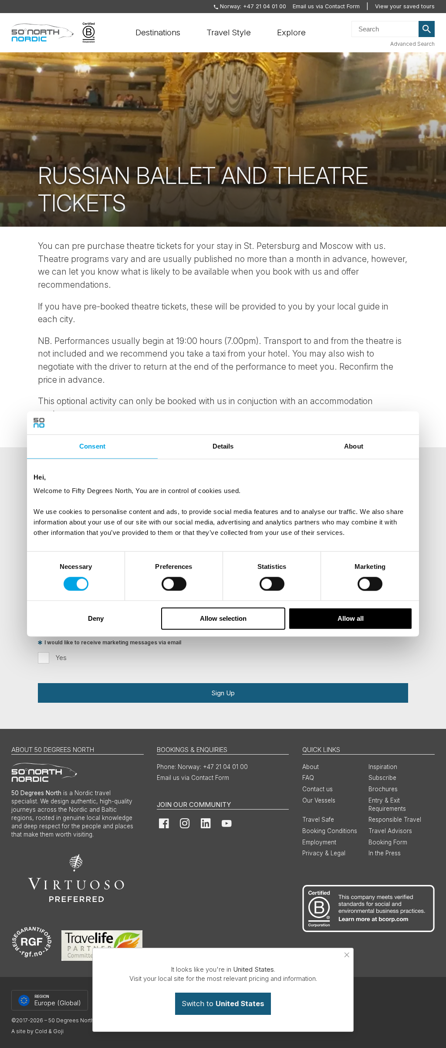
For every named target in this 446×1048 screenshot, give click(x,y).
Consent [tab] (92, 446)
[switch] (174, 584)
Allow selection (223, 619)
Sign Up (223, 693)
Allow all (351, 619)
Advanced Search (412, 44)
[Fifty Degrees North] (42, 33)
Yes (61, 657)
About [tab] (353, 446)
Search (427, 29)
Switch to (223, 1003)
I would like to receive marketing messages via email (112, 643)
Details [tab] (223, 446)
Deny (96, 619)
